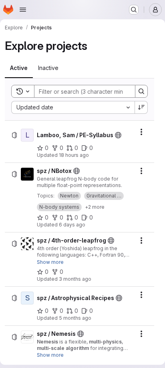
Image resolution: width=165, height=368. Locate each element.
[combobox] (73, 107)
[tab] (19, 68)
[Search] (141, 91)
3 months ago (75, 279)
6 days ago (72, 225)
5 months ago (75, 318)
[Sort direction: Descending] (141, 107)
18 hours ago (74, 155)
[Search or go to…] (134, 9)
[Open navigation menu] (22, 9)
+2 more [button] (95, 207)
